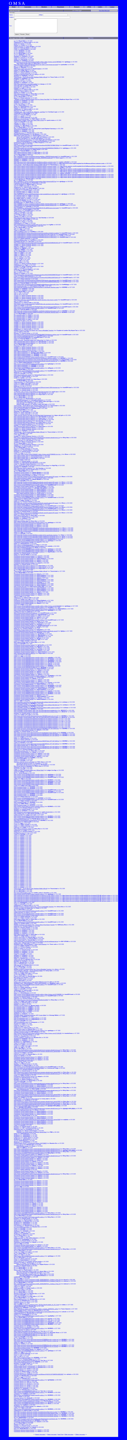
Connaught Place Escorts (23, 379)
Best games (17, 977)
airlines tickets (18, 210)
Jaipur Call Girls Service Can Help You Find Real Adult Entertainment (32, 415)
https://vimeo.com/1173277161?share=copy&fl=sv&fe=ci (29, 781)
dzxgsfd (16, 1023)
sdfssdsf (16, 123)
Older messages (69, 1434)
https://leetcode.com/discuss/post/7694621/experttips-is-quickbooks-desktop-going (36, 312)
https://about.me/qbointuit (21, 351)
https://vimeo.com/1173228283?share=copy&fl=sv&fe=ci (29, 789)
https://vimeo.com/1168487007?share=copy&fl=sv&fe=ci (29, 1395)
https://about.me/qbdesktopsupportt (23, 545)
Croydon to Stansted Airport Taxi (22, 74)
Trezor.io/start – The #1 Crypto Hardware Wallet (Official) (29, 432)
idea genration (17, 1221)
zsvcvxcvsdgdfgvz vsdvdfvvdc (22, 1037)
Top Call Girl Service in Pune (24, 763)
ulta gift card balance (22, 138)
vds (15, 185)
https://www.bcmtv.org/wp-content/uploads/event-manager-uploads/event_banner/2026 (37, 1051)
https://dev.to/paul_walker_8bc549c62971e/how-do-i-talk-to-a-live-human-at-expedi (36, 64)
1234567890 (17, 113)
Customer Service (19, 1302)
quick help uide (18, 85)
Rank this (16, 110)
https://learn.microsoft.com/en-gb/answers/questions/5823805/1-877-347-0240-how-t (36, 728)
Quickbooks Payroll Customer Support (24, 556)
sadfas (16, 778)
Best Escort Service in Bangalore (23, 766)
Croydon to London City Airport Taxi (23, 908)
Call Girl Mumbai (18, 178)
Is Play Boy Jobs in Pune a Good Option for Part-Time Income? (31, 391)
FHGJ (15, 247)
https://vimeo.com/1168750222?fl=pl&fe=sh (25, 1335)
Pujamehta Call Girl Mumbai (21, 183)
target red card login (22, 1272)
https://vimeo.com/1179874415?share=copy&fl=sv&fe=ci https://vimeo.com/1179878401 (37, 62)
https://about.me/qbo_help (24, 63)
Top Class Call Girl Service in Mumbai (24, 762)
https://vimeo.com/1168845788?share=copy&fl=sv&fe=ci (29, 1316)
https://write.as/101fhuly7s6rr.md (23, 1420)
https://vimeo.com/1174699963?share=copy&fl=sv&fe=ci (29, 540)
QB (15, 1396)
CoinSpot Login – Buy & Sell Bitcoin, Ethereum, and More (29, 112)
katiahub (16, 88)
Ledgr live (16, 827)
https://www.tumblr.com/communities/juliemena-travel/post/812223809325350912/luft (36, 281)
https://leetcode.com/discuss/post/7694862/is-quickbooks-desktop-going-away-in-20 (36, 311)
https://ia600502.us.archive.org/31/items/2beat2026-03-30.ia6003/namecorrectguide (36, 208)
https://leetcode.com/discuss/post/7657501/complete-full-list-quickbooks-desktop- (36, 535)
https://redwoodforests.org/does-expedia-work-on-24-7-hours (30, 224)
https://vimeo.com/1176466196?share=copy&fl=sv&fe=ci (29, 371)
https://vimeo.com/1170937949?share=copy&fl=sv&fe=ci (29, 1066)
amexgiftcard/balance (22, 400)
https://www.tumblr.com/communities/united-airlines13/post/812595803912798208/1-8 (37, 148)
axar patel (16, 1378)
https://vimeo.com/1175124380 (22, 475)
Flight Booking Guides (22, 1146)
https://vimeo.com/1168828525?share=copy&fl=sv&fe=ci (29, 1324)
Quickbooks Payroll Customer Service (24, 670)
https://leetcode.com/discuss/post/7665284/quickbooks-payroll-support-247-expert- (36, 483)
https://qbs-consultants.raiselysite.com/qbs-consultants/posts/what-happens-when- (36, 1413)
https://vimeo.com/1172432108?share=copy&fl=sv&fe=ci (29, 911)
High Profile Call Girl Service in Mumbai (27, 764)
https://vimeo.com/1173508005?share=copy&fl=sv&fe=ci (29, 777)
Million (15, 958)
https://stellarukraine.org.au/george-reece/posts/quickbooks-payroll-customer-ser (35, 361)
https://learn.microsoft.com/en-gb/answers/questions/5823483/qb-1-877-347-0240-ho (36, 744)
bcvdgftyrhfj (17, 190)
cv (14, 50)
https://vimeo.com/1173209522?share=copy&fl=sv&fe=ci (29, 792)
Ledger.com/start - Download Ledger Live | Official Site (28, 340)
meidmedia (17, 126)
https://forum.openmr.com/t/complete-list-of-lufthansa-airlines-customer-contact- (35, 166)
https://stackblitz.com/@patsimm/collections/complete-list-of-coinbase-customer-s (36, 718)
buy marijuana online (19, 191)
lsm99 (15, 80)
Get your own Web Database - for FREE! (63, 1438)
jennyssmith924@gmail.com (21, 819)
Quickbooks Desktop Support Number (24, 1058)
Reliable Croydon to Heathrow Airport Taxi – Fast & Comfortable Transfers (34, 906)
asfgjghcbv (17, 1394)
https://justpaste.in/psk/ (20, 787)
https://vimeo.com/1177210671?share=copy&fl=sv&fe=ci (29, 308)
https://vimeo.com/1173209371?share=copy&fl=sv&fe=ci (29, 791)
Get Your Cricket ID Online (21, 408)
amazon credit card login (23, 404)
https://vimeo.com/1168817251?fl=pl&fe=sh (25, 1331)
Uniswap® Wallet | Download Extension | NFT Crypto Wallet (30, 1015)
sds (15, 256)
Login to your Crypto (19, 937)
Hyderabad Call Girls (19, 241)
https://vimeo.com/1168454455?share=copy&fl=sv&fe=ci (29, 1409)
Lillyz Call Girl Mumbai (20, 199)
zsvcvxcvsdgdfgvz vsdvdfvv (21, 1227)
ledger (16, 48)
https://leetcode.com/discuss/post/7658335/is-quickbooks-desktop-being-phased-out (36, 528)
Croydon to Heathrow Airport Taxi (23, 1110)
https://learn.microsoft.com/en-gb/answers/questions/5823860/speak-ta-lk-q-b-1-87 (36, 716)
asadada (16, 244)
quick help (16, 87)
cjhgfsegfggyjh (18, 223)
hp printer (16, 1371)
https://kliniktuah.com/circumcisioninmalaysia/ (26, 812)
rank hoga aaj (17, 965)
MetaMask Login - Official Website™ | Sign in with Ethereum (30, 944)
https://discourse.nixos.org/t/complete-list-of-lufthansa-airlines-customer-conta (35, 162)
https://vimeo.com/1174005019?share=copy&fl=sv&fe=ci (29, 693)
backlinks (16, 333)
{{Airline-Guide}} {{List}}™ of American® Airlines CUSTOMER (30, 1143)
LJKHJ (16, 249)
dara (15, 963)
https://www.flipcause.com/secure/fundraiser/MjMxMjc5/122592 (31, 1000)
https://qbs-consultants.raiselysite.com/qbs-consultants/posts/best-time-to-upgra (35, 1412)
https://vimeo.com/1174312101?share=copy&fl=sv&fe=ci (29, 607)
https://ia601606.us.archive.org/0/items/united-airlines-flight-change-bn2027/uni (35, 181)
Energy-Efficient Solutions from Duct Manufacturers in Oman (30, 1332)
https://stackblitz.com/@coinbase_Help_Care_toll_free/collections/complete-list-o (36, 710)
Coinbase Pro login (19, 611)
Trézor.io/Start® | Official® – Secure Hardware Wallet (28, 970)
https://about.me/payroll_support (22, 152)
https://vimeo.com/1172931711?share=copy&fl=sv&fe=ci (29, 806)
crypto (15, 49)
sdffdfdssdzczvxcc (19, 133)
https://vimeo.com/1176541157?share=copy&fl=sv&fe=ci (29, 357)
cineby (15, 59)
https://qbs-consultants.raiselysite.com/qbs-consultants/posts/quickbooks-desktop (36, 1416)
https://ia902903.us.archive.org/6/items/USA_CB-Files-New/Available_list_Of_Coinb (36, 1304)
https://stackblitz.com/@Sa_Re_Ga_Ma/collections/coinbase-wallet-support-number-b (37, 707)
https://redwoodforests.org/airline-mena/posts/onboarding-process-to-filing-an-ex (35, 236)
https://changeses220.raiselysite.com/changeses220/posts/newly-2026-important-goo (37, 387)
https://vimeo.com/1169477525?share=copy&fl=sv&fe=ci (29, 1105)
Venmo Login (17, 1220)
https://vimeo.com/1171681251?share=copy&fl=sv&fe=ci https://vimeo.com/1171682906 (37, 994)
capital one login (18, 382)
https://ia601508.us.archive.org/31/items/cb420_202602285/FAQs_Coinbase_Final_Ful (37, 1279)
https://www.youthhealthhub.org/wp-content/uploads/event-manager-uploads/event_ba (37, 437)
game (15, 460)
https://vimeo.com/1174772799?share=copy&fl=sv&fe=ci (29, 522)
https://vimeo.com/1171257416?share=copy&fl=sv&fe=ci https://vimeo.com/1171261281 (37, 1033)
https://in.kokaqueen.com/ (21, 1018)
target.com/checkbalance (23, 141)
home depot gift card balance (24, 139)
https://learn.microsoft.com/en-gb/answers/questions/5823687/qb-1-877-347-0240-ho (36, 734)
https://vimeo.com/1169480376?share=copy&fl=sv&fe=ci (29, 1256)
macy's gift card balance (23, 137)
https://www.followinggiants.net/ (22, 128)
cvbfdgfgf (16, 124)
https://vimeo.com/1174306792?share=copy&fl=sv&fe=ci (29, 610)
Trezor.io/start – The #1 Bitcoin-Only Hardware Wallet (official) (30, 77)
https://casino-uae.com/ (20, 286)
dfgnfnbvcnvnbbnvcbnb (20, 1293)
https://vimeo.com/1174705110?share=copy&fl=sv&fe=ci (29, 539)
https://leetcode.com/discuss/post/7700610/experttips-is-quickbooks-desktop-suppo (36, 287)
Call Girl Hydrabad (19, 184)
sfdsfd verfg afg (18, 959)
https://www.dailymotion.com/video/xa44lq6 (25, 84)
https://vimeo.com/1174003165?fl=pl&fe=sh (25, 667)
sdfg (15, 229)
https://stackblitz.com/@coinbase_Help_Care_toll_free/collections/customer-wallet (36, 717)
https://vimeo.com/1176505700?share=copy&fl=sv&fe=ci (29, 364)
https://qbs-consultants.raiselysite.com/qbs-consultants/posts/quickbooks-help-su (36, 1414)
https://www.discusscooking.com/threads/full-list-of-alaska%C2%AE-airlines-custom (36, 895)
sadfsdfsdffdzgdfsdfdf (20, 1306)
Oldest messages (80, 1434)
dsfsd (15, 433)
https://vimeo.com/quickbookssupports (24, 798)
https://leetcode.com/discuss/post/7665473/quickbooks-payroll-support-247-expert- (36, 476)
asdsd (15, 116)
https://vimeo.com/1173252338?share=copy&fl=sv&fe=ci (29, 780)
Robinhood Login (18, 1129)
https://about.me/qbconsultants (22, 354)
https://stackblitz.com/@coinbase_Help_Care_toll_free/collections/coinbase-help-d (36, 712)
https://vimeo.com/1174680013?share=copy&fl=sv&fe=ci (29, 546)
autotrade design (18, 206)
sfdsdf (15, 57)
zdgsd (15, 532)
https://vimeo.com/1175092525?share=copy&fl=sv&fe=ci (29, 485)
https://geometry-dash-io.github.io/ (23, 421)
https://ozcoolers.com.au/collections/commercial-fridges (29, 1068)
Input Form (61, 1434)
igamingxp (16, 411)
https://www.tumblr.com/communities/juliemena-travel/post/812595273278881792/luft (36, 145)
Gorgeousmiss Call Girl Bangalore (23, 142)
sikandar (16, 1375)
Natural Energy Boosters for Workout (26, 1264)
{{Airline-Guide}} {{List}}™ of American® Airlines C (27, 1400)
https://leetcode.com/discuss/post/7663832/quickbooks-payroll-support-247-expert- (36, 510)
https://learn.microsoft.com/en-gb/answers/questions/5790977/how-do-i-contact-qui (36, 1341)
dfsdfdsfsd (17, 1041)
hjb (15, 773)
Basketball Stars (18, 202)
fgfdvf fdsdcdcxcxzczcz (20, 1299)
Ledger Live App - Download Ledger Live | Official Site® (29, 770)
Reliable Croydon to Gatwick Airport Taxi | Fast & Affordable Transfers (33, 969)
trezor (15, 604)
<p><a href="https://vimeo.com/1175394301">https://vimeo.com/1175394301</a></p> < (38, 454)
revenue (16, 1036)
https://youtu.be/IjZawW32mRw (22, 337)
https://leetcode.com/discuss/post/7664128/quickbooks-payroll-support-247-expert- (36, 507)
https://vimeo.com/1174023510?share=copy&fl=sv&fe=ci (29, 666)
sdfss (15, 902)
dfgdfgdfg (16, 56)
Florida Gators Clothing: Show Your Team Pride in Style (29, 120)
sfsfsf (15, 771)
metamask (17, 81)
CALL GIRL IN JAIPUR (20, 1296)
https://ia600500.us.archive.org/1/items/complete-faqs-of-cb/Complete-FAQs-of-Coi (36, 1311)
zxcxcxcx (16, 1300)
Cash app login (21, 403)
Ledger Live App (18, 815)
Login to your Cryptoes (20, 938)
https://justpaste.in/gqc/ (20, 802)
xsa (15, 362)
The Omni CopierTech (20, 1080)
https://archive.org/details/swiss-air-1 (24, 336)
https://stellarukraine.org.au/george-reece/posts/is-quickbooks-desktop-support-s (35, 358)
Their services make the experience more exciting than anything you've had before (36, 359)
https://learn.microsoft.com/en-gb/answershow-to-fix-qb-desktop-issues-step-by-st (36, 732)
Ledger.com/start (18, 46)
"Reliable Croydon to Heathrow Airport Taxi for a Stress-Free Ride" (32, 99)
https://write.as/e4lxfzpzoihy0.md (23, 1362)
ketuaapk (16, 1079)
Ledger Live (17, 1137)
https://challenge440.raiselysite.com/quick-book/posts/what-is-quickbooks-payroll (36, 631)
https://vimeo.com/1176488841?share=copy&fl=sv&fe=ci (29, 368)
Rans (15, 962)
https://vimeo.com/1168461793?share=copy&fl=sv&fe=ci (29, 1403)
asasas (16, 803)
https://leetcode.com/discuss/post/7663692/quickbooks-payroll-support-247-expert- (36, 512)
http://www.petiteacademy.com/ (22, 892)
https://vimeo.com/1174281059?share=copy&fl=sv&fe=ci (29, 620)
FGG (15, 986)
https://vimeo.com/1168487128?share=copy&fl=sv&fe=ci (29, 1392)
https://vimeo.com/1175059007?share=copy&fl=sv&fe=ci (29, 497)
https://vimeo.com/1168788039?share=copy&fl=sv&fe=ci (29, 1350)
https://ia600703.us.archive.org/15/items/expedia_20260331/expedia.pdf (33, 158)
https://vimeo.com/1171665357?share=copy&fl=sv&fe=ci (29, 995)
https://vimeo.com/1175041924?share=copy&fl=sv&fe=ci (29, 508)
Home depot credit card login (24, 401)
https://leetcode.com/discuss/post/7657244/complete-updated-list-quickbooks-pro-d (36, 538)
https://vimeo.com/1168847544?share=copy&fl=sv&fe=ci (29, 1320)
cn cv (15, 823)
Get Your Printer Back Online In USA (26, 1271)
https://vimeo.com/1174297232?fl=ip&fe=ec (25, 613)
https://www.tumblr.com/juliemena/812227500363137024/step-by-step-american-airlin (36, 280)
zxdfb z (16, 1407)
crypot (15, 500)
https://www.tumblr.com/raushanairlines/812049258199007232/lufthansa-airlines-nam (36, 334)
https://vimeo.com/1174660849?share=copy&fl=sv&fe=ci (29, 551)
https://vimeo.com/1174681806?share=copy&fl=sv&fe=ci (29, 549)
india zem (16, 1389)
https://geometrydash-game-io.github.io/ (24, 217)
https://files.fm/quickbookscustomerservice (25, 820)
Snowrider (16, 201)
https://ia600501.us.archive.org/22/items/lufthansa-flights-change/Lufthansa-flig (35, 204)
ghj (15, 890)
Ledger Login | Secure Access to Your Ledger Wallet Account (30, 982)
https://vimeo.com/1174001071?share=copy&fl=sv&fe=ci (29, 675)
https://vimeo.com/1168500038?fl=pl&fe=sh (25, 1391)
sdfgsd (16, 1062)
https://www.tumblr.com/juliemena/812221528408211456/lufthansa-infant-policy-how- (36, 284)
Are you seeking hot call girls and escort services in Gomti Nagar (31, 465)
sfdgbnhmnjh (17, 42)
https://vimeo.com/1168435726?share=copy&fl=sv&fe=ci (29, 1402)
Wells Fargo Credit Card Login (22, 68)
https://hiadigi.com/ (19, 813)
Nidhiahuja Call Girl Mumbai (21, 119)
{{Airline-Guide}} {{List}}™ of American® (24, 1366)
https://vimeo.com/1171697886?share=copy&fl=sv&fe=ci (29, 984)
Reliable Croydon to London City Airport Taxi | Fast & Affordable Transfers (34, 330)
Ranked (16, 45)
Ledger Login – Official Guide (22, 943)
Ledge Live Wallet (19, 1288)
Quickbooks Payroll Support (21, 472)
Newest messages (40, 1434)
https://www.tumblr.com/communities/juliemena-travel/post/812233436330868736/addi (37, 274)
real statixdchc (18, 1225)
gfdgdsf (16, 923)
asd (15, 66)
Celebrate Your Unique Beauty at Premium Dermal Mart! (32, 1132)
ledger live (16, 209)
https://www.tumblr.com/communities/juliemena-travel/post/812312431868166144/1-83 (37, 242)
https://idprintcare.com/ (23, 1089)
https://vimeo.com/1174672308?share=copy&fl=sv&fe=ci (29, 550)
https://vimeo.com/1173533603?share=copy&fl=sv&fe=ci (29, 774)
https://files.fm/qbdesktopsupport (23, 547)
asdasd (16, 70)
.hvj (15, 1140)
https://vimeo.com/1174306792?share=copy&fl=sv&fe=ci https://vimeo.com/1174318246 (37, 606)
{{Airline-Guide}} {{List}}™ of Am (22, 1310)
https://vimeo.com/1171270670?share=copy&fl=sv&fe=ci (29, 894)
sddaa (15, 252)
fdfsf (15, 700)
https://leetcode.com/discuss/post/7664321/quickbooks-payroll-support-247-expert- (36, 503)
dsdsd (15, 43)
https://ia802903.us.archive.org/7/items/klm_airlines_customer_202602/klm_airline (36, 1309)
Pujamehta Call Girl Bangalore (22, 149)
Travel (15, 121)
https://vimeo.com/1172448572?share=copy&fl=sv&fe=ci (29, 915)
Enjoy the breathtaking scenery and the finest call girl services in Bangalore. (34, 609)
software (16, 216)
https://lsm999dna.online (20, 231)
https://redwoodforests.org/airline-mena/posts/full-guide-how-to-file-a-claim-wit (34, 234)
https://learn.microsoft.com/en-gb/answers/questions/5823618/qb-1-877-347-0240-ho (36, 735)
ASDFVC (16, 1239)
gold (15, 596)
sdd (15, 261)
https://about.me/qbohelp (20, 703)
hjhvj (15, 1428)
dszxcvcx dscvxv (18, 1144)
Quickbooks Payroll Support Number (24, 486)
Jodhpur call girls (18, 440)
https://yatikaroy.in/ (19, 1261)
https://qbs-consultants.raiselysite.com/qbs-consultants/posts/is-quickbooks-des (36, 1419)
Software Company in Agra (21, 1032)
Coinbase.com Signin (19, 188)
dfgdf (18, 1147)
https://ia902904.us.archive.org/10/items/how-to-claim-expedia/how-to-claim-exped (36, 194)
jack (15, 272)
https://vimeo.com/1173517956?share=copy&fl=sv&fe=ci (29, 776)
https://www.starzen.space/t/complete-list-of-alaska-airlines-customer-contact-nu (35, 174)
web (15, 979)
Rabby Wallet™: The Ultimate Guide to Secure (26, 1098)
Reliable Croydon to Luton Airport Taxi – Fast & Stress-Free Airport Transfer (34, 924)
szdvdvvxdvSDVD (19, 1313)
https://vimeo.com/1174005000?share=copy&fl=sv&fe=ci (29, 692)
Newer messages (52, 1434)
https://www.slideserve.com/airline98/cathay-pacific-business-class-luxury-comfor (36, 300)
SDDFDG (16, 248)
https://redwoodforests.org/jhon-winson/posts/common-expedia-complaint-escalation (36, 233)
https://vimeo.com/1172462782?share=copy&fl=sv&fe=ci (29, 913)
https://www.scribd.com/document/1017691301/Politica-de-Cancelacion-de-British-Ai (36, 307)
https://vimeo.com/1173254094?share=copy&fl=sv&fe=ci (29, 784)
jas (15, 41)
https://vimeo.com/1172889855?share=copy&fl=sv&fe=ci (29, 817)
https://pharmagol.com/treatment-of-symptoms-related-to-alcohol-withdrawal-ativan (36, 941)
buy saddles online (19, 198)
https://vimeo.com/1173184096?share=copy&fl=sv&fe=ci (29, 799)
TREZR (16, 936)
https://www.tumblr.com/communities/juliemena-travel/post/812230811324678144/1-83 (37, 277)
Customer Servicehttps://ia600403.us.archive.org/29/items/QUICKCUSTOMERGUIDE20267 (38, 1374)
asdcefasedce (17, 1100)
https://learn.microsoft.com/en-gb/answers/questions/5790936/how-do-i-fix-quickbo (36, 1346)
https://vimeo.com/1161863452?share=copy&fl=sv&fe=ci (29, 1380)
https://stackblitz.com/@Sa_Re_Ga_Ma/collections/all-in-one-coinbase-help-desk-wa (36, 705)
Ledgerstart (17, 830)
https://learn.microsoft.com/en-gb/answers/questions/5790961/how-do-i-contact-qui (36, 1345)
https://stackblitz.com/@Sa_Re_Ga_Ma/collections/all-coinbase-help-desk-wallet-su (36, 702)
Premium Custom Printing (21, 1005)
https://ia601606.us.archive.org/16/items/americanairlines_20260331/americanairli (36, 156)
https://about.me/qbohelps (21, 365)
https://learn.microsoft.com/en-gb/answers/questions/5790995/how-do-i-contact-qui (36, 1339)
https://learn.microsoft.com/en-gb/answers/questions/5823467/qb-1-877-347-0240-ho (36, 746)
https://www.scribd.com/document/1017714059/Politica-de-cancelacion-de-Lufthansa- (37, 304)
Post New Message (104, 10)
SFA (15, 1186)
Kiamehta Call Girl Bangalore (21, 134)
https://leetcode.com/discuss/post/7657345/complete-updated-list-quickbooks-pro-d (36, 536)
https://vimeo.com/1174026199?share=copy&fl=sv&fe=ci (29, 657)
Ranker (16, 412)
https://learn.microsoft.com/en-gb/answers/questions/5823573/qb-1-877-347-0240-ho (36, 741)
